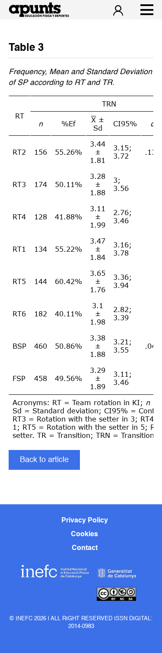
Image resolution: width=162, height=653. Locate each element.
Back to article (44, 460)
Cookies (84, 534)
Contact (85, 548)
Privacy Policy (84, 520)
